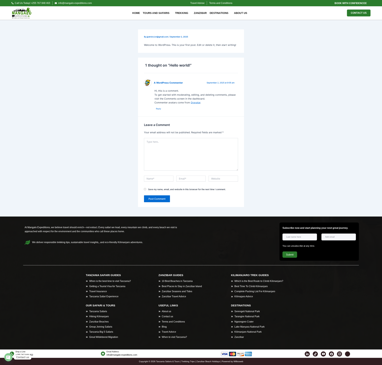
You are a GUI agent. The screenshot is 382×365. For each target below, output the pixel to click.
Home (136, 13)
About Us (240, 13)
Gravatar (195, 102)
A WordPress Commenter (168, 82)
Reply (158, 108)
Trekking (181, 13)
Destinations (219, 13)
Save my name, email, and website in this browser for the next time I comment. (187, 189)
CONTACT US (359, 13)
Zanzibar (200, 13)
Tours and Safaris (156, 13)
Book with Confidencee (351, 3)
